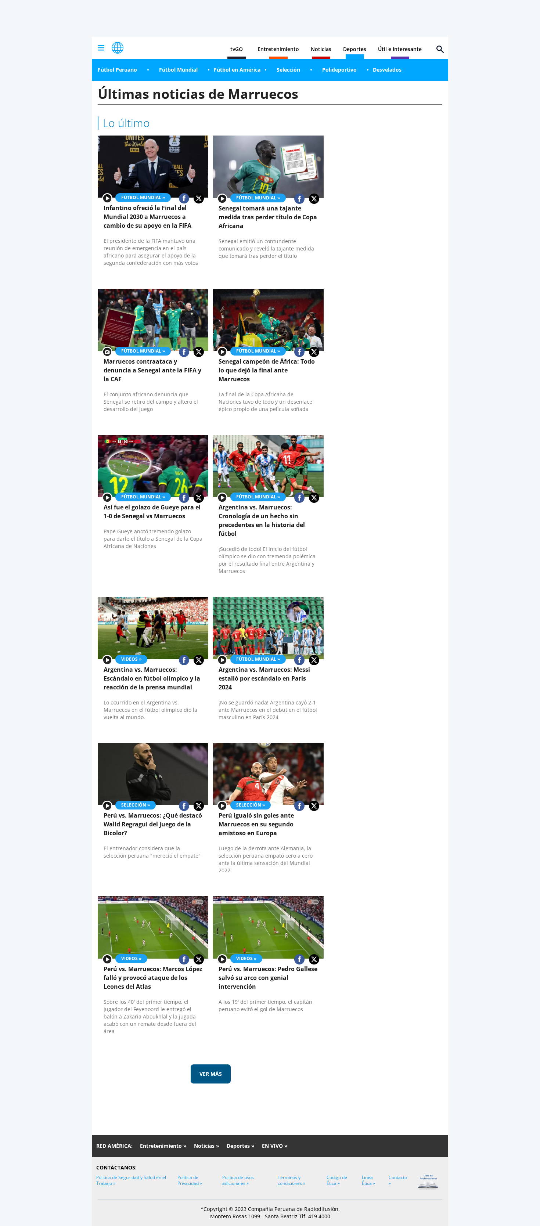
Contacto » (398, 1180)
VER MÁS (210, 1073)
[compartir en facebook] (184, 198)
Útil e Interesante (400, 49)
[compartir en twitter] (199, 198)
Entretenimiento (278, 49)
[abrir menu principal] (101, 47)
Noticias (321, 49)
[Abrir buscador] (440, 49)
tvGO (236, 49)
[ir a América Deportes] (117, 48)
